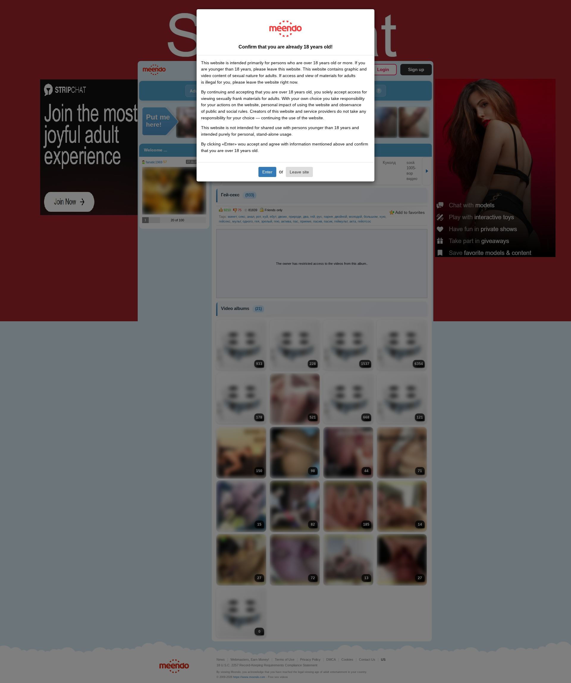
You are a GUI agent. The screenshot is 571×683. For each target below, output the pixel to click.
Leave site (299, 172)
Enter (267, 172)
